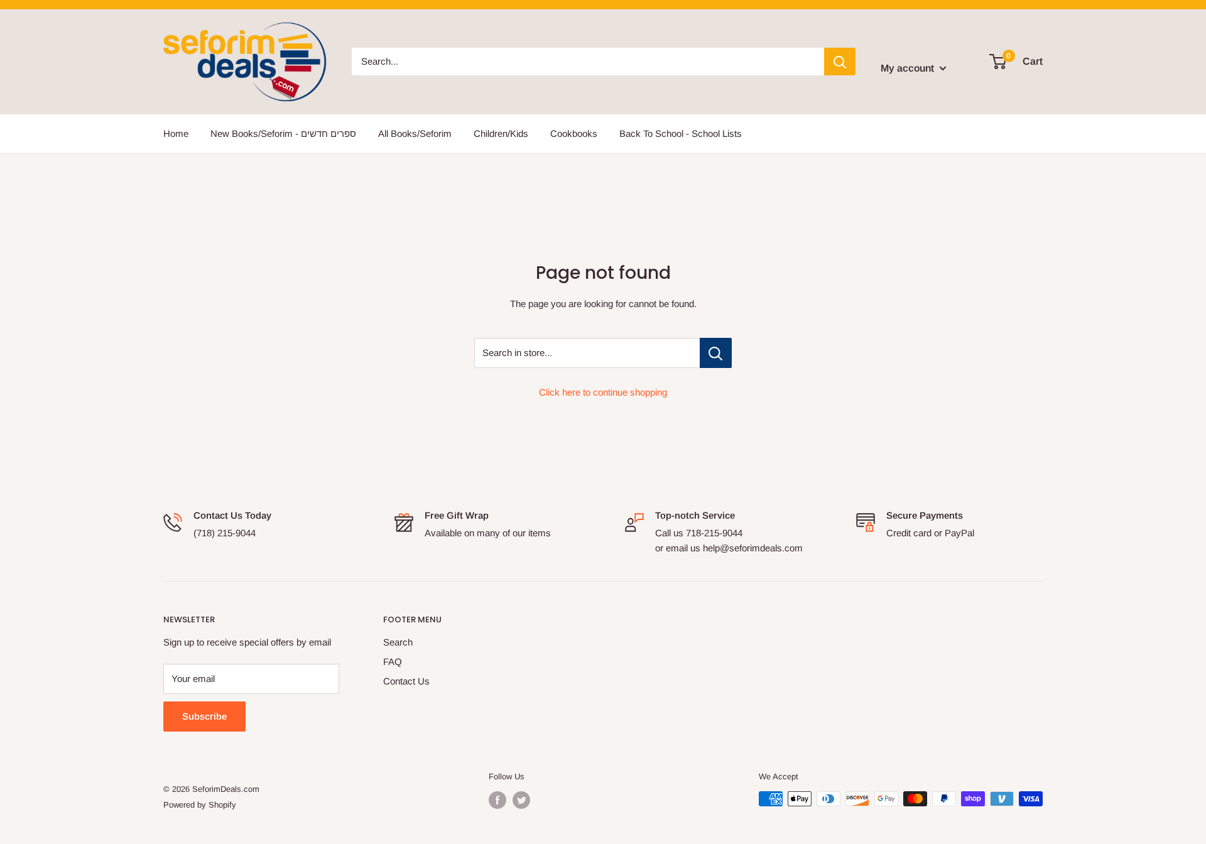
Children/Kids (501, 133)
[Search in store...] (716, 353)
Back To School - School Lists (680, 133)
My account (909, 68)
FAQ (392, 661)
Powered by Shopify (199, 804)
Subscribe (204, 716)
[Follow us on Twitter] (521, 800)
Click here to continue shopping (603, 392)
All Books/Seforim (415, 133)
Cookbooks (573, 133)
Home (175, 133)
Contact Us (406, 681)
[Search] (840, 61)
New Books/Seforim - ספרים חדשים (283, 133)
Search (398, 642)
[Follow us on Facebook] (497, 800)
